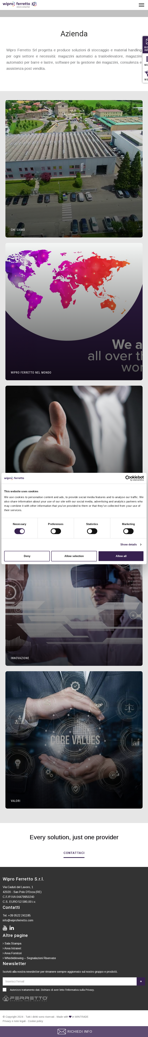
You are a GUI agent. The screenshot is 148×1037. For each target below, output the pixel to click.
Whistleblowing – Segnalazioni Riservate (30, 958)
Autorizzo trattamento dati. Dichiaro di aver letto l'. (52, 989)
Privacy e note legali (14, 1021)
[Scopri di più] (74, 168)
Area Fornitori (13, 953)
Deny (27, 556)
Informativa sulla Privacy (80, 989)
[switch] (56, 531)
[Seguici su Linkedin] (13, 928)
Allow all (121, 556)
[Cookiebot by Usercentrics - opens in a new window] (128, 478)
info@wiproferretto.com (18, 920)
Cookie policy (35, 1021)
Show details (128, 544)
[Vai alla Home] (20, 4)
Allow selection (74, 556)
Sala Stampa (12, 943)
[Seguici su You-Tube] (6, 928)
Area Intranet (12, 948)
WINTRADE (81, 1016)
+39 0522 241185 (19, 915)
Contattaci (74, 852)
